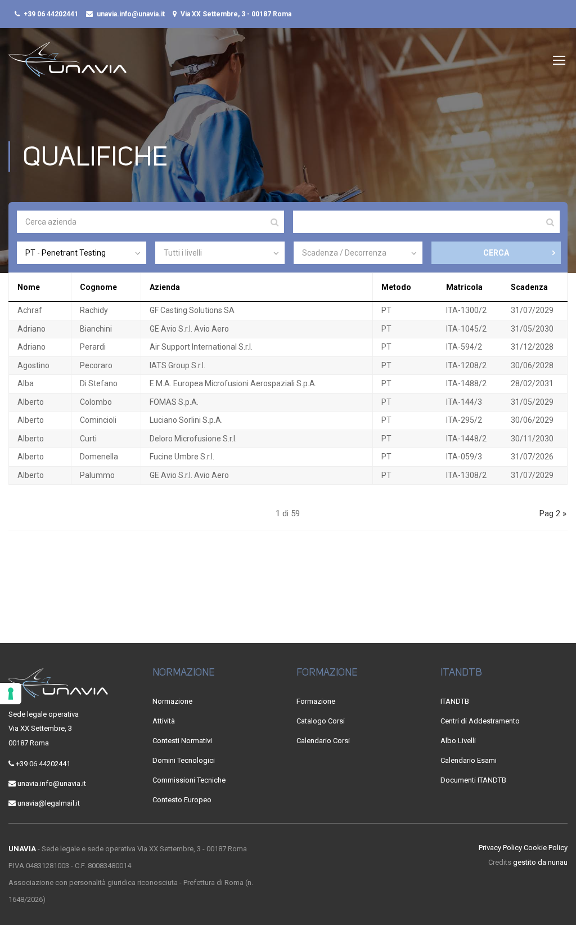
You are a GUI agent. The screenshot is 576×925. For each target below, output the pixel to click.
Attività (163, 721)
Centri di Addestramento (480, 721)
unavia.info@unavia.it (131, 14)
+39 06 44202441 (51, 14)
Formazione (315, 701)
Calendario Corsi (323, 740)
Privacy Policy (500, 847)
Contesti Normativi (182, 740)
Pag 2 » (552, 513)
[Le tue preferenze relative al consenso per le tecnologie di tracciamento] (10, 693)
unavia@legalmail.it (48, 803)
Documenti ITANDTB (473, 780)
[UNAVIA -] (67, 65)
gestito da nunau (540, 862)
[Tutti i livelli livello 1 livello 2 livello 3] (220, 253)
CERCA (496, 252)
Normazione (172, 701)
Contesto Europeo (182, 800)
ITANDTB (454, 701)
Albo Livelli (458, 740)
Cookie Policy (546, 847)
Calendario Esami (468, 760)
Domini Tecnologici (183, 760)
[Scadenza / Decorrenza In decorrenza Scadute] (358, 253)
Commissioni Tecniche (189, 780)
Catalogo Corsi (320, 721)
